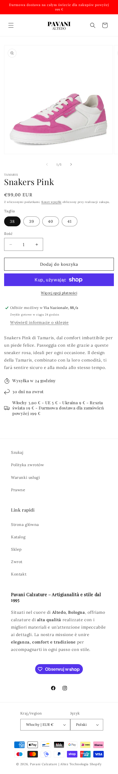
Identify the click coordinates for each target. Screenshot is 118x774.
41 (70, 221)
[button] (11, 25)
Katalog (18, 536)
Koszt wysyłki (51, 202)
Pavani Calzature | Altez (49, 764)
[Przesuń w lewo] (47, 164)
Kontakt (18, 574)
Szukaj (17, 452)
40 (50, 221)
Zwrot (17, 561)
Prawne (18, 489)
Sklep (16, 549)
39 (31, 221)
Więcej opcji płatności (59, 293)
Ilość (8, 233)
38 (12, 221)
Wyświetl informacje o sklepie (39, 322)
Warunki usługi (25, 477)
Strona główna (25, 524)
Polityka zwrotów (27, 464)
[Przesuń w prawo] (71, 164)
